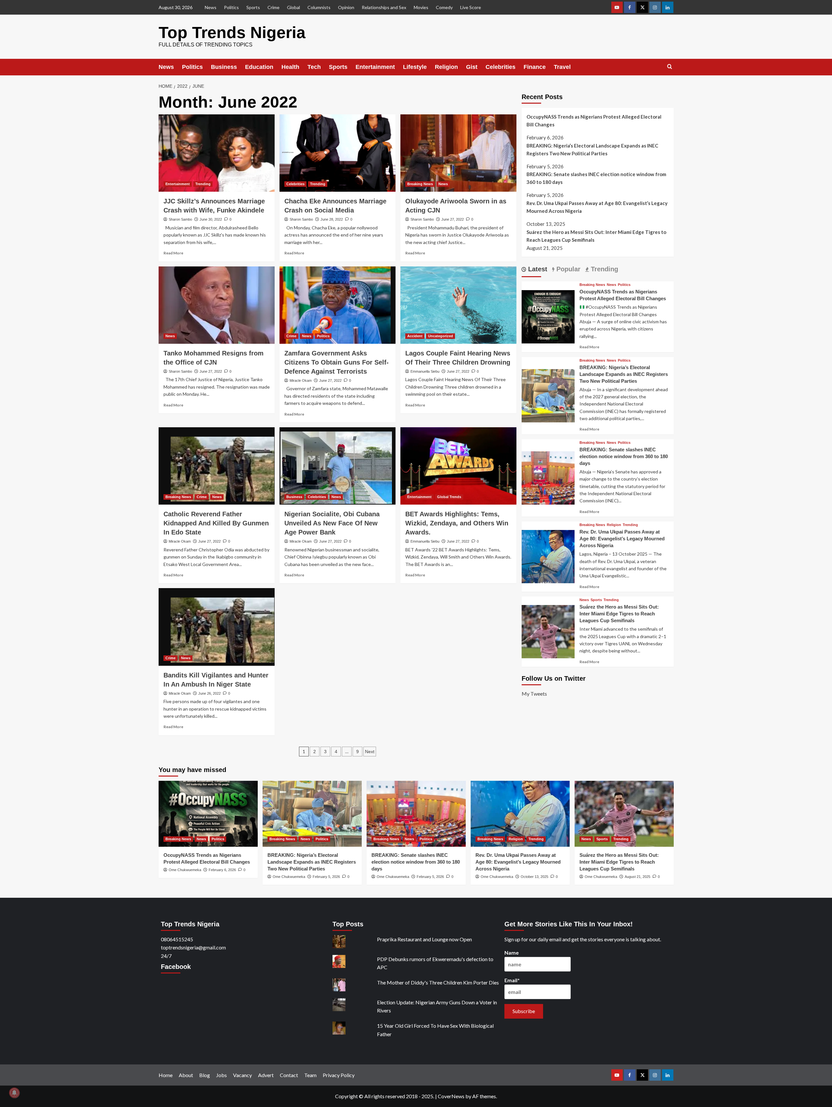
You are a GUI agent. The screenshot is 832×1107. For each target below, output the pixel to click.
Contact (289, 1075)
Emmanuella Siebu (424, 371)
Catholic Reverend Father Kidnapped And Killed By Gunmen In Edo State (216, 523)
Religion (446, 67)
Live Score (470, 7)
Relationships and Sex (384, 7)
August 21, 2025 (637, 877)
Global (293, 7)
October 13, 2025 (534, 877)
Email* (512, 980)
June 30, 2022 (211, 219)
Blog (204, 1075)
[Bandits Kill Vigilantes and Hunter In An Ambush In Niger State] (217, 626)
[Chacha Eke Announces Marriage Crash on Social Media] (338, 153)
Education (259, 67)
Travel (562, 67)
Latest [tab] (536, 269)
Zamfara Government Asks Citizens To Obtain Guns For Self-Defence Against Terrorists (336, 362)
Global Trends (449, 497)
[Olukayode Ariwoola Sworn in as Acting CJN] (458, 153)
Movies (421, 7)
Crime (273, 7)
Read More (173, 253)
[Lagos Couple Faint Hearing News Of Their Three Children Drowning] (458, 305)
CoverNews (451, 1096)
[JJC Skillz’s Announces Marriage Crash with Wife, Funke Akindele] (217, 153)
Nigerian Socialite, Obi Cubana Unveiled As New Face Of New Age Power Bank (332, 523)
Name (511, 952)
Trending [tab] (603, 269)
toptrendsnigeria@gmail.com (193, 947)
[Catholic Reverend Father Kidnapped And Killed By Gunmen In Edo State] (217, 466)
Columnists (319, 7)
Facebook (176, 966)
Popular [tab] (567, 269)
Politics (231, 7)
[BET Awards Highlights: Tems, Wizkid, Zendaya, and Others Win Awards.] (458, 466)
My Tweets (534, 693)
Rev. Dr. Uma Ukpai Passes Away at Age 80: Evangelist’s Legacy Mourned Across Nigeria (597, 207)
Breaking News (420, 184)
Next (369, 751)
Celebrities (500, 67)
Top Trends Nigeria (232, 32)
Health (290, 67)
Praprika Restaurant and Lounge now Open (424, 939)
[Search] (670, 66)
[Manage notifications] (14, 1093)
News (210, 7)
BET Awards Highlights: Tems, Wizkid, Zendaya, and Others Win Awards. (456, 523)
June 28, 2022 (331, 219)
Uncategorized (440, 336)
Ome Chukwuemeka (185, 870)
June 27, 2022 (452, 219)
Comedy (444, 7)
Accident (414, 336)
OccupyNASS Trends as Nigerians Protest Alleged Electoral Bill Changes (593, 120)
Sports (253, 7)
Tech (314, 67)
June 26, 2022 (209, 693)
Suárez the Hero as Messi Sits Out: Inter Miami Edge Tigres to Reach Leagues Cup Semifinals (596, 236)
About (186, 1075)
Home (166, 1075)
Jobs (221, 1075)
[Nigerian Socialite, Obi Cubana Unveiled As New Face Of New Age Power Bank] (338, 466)
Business (224, 67)
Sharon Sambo (180, 219)
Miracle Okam (301, 380)
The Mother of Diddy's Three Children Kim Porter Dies (438, 982)
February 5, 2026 (326, 877)
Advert (266, 1075)
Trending (203, 184)
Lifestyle (415, 67)
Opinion (346, 7)
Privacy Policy (339, 1075)
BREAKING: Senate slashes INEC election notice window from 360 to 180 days (596, 178)
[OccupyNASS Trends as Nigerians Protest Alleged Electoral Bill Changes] (548, 316)
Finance (535, 67)
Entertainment (375, 67)
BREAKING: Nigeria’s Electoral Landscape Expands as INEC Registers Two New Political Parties (592, 149)
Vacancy (242, 1075)
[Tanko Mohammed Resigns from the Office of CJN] (217, 305)
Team (310, 1075)
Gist (471, 67)
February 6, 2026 (222, 870)
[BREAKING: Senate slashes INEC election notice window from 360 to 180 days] (548, 477)
